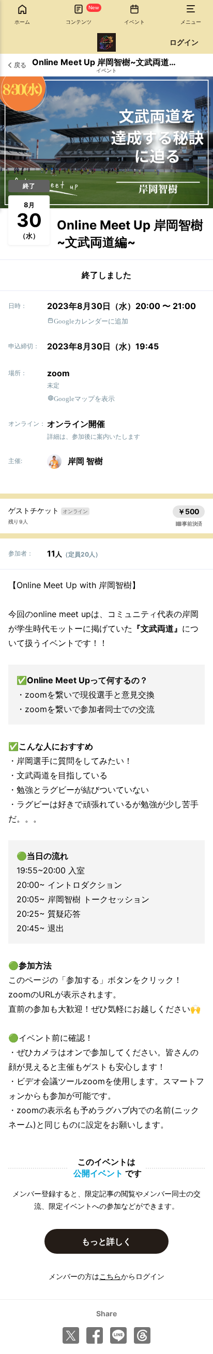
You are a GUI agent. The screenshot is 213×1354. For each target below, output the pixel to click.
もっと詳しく (106, 1241)
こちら (110, 1276)
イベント (106, 70)
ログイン (184, 42)
